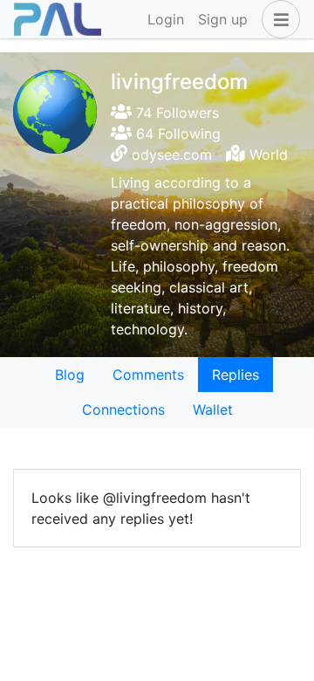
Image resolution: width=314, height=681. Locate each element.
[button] (277, 19)
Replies (235, 374)
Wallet (213, 409)
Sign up (223, 19)
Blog (70, 374)
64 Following (176, 133)
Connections (123, 409)
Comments (148, 374)
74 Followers (175, 112)
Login (165, 19)
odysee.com (172, 154)
